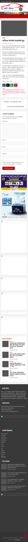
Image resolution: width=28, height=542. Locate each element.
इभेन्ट (11, 370)
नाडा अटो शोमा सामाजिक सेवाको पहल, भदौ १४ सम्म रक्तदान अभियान (17, 355)
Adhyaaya (17, 540)
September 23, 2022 (7, 43)
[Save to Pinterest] (15, 85)
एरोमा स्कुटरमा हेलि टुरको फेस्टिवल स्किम (15, 106)
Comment (5, 121)
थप (1, 448)
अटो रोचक (11, 361)
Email (4, 147)
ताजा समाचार (7, 339)
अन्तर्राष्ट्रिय (3, 440)
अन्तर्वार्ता (3, 442)
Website (4, 154)
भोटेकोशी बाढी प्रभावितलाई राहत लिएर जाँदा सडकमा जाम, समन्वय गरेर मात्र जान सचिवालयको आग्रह (17, 345)
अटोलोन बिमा (4, 438)
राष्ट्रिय (3, 38)
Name (4, 140)
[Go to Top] (25, 535)
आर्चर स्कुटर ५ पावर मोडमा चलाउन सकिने (12, 102)
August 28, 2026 (14, 350)
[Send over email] (12, 85)
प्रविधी (2, 450)
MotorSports (4, 434)
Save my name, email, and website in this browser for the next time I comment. (12, 163)
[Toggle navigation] (3, 16)
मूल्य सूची (3, 453)
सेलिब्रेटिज (3, 457)
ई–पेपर (11, 341)
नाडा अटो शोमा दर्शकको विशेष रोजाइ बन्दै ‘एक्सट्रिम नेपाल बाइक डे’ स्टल (17, 374)
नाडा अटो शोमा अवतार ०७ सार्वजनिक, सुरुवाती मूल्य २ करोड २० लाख (17, 365)
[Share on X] (8, 85)
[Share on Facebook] (4, 85)
